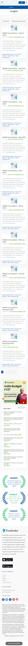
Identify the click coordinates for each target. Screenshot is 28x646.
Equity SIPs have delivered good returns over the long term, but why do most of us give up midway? (14, 451)
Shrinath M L (7, 440)
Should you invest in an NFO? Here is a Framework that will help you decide (12, 429)
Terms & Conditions (7, 582)
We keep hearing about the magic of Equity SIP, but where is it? (13, 438)
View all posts (21, 407)
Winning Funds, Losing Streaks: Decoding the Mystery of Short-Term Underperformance (14, 418)
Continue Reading (10, 50)
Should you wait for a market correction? (13, 423)
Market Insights (8, 22)
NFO (5, 19)
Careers (4, 575)
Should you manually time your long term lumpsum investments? (13, 412)
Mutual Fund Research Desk (17, 37)
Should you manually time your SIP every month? (13, 444)
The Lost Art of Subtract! (9, 434)
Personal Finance (9, 20)
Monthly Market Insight (8, 54)
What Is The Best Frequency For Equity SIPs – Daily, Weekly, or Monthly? (13, 457)
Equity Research (8, 17)
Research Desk (11, 89)
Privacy (4, 580)
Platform (6, 23)
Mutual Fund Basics (9, 14)
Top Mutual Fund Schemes (9, 590)
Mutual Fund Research (10, 16)
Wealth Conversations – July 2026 (13, 68)
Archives (6, 24)
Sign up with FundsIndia (14, 643)
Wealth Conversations (13, 228)
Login (21, 2)
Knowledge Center (7, 592)
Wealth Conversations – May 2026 (14, 137)
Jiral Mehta (7, 414)
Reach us (5, 578)
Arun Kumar (18, 434)
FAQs (4, 576)
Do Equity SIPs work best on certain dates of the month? (13, 463)
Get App (11, 7)
